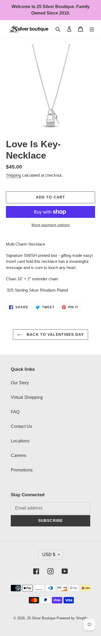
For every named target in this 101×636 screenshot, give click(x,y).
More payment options (51, 225)
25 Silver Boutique (41, 618)
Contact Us (21, 426)
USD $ (48, 554)
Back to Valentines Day (54, 334)
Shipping (13, 175)
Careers (18, 455)
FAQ (15, 412)
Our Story (20, 382)
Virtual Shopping (27, 397)
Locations (20, 441)
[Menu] (91, 29)
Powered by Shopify (72, 618)
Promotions (22, 470)
